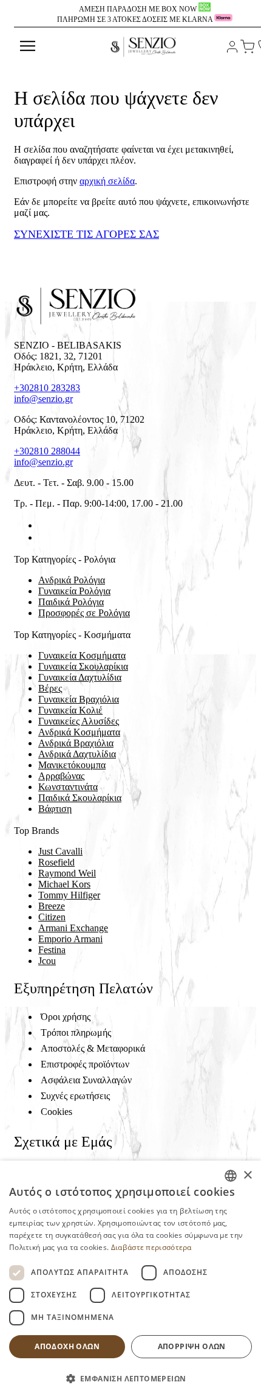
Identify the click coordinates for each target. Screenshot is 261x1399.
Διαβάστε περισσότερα (151, 1247)
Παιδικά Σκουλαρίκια (79, 798)
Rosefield (56, 862)
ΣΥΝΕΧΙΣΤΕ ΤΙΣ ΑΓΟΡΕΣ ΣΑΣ (86, 234)
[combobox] (231, 1176)
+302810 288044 (47, 451)
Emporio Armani (70, 939)
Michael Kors (64, 884)
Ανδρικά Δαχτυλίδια (77, 754)
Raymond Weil (67, 873)
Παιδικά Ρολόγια (71, 602)
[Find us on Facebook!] (43, 525)
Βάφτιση (55, 809)
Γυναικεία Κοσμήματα (82, 655)
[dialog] (130, 1280)
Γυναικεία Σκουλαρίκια (83, 666)
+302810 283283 (47, 388)
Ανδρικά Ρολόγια (71, 580)
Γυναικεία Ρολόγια (74, 591)
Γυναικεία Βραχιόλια (78, 699)
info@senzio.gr (43, 399)
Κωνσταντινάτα (68, 787)
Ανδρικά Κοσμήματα (79, 732)
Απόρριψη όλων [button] (192, 1346)
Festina (52, 950)
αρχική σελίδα (107, 181)
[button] (130, 1378)
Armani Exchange (73, 928)
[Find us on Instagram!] (43, 537)
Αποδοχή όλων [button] (67, 1346)
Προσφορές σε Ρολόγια (84, 613)
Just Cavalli (60, 851)
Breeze (51, 906)
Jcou (47, 961)
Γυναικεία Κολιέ (70, 710)
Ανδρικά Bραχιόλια (76, 743)
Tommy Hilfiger (69, 895)
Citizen (52, 917)
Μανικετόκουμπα (72, 765)
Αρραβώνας (61, 776)
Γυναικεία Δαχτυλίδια (79, 677)
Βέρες (50, 688)
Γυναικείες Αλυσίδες (78, 721)
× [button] (247, 1175)
